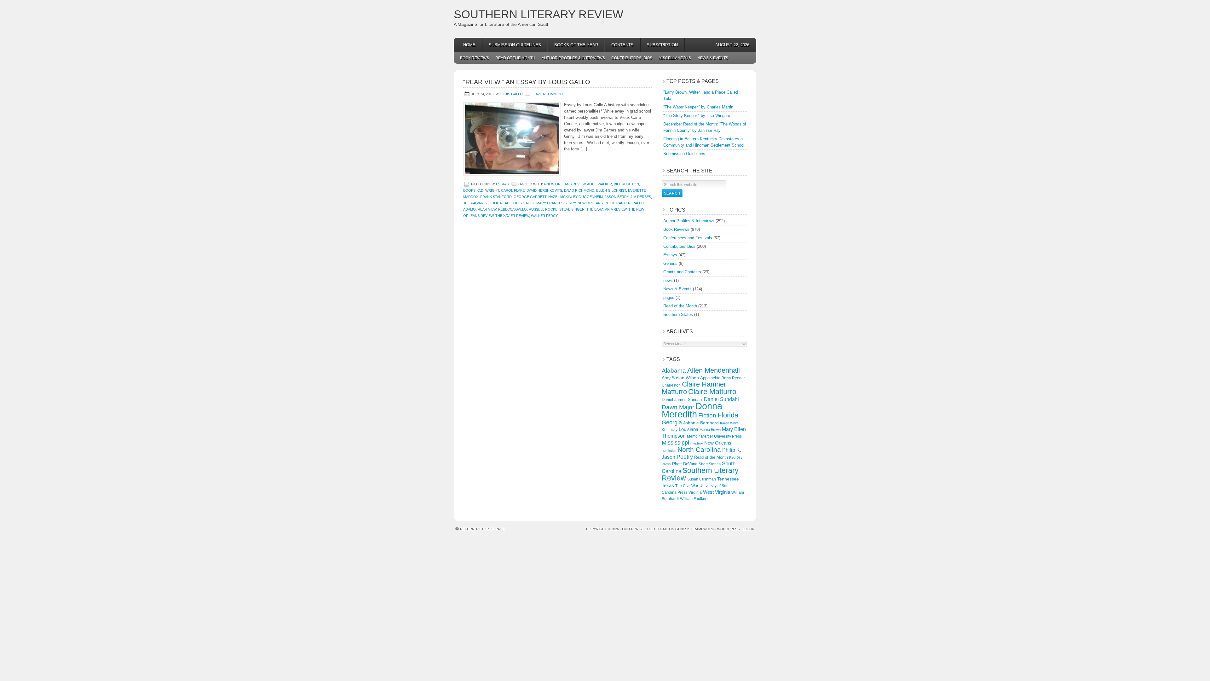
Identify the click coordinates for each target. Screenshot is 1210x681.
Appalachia (710, 377)
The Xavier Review (512, 216)
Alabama (674, 370)
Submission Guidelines (515, 45)
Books (469, 190)
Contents (622, 45)
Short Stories (710, 464)
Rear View (487, 209)
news (668, 280)
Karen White (729, 423)
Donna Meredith (692, 410)
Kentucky (669, 430)
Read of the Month (515, 58)
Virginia (695, 492)
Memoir (693, 436)
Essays (502, 184)
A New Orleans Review (564, 184)
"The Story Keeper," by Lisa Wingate (696, 115)
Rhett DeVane (684, 464)
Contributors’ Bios (631, 58)
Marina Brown (710, 430)
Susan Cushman (701, 479)
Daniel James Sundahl (682, 399)
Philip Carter (618, 203)
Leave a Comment (547, 94)
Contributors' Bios (679, 246)
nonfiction (669, 450)
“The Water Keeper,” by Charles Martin (698, 107)
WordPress (728, 529)
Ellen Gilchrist (611, 190)
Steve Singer (572, 209)
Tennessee (728, 478)
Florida (727, 415)
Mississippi (675, 442)
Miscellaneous (675, 58)
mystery (696, 443)
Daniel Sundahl (721, 399)
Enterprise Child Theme (645, 529)
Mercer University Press (721, 436)
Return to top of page (482, 529)
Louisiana (688, 429)
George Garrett (530, 197)
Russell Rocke (543, 209)
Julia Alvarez (475, 203)
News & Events (712, 58)
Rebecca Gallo (512, 209)
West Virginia (716, 492)
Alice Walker (599, 184)
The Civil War (686, 486)
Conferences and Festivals (687, 238)
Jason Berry (617, 197)
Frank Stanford (496, 197)
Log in (749, 529)
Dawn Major (678, 407)
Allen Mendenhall (713, 370)
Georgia (672, 422)
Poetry (685, 457)
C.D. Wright (488, 190)
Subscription (662, 45)
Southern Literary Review (538, 14)
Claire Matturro (712, 391)
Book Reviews (474, 58)
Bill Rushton (626, 184)
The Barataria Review (606, 209)
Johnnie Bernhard (701, 422)
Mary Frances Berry (556, 203)
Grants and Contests (682, 272)
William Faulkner (694, 499)
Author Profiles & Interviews (573, 58)
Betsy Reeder (733, 378)
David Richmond (579, 190)
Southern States (678, 314)
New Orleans (590, 203)
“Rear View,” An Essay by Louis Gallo (526, 82)
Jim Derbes (641, 197)
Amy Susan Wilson (680, 377)
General (670, 263)
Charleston (671, 385)
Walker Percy (544, 216)
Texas (668, 485)
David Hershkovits (544, 190)
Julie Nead (500, 203)
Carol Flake (513, 190)
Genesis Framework (694, 529)
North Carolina (699, 449)
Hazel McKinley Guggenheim (575, 197)
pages (668, 297)
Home (469, 45)
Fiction (707, 415)
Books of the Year (576, 45)
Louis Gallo (511, 94)
